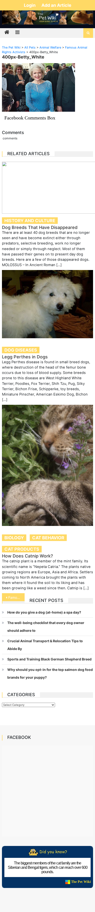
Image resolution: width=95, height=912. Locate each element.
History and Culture (29, 220)
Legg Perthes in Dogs (25, 356)
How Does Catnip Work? (27, 555)
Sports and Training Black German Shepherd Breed (49, 659)
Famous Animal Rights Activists (16, 597)
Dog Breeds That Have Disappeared (39, 227)
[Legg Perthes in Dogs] (47, 304)
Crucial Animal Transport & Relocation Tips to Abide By (45, 645)
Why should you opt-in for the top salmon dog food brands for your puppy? (50, 673)
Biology (14, 537)
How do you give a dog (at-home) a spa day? (44, 612)
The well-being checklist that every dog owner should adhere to (45, 627)
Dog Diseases (20, 350)
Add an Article (56, 5)
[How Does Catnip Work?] (47, 465)
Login (30, 5)
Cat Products (21, 549)
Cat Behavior (48, 537)
